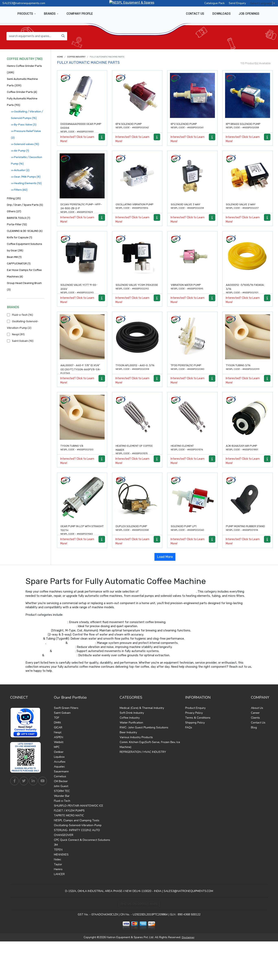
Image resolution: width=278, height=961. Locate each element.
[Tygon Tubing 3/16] (248, 337)
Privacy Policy (194, 713)
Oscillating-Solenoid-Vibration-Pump (78, 825)
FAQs (188, 727)
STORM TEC (62, 791)
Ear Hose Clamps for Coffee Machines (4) (24, 273)
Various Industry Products (136, 737)
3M (56, 845)
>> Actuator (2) (20, 170)
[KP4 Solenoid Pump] (137, 95)
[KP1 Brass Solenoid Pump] (248, 95)
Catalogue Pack (214, 3)
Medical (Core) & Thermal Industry (142, 708)
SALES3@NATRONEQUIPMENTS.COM (188, 891)
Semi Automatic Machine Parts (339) (22, 82)
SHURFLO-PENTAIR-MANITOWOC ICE (78, 806)
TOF (56, 718)
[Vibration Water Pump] (192, 256)
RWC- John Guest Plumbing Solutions (144, 727)
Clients (255, 718)
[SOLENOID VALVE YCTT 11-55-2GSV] (82, 256)
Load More (165, 557)
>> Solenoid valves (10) (25, 144)
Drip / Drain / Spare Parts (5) (25, 204)
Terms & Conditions (197, 718)
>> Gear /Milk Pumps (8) (25, 176)
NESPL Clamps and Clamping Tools (76, 820)
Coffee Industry (76, 57)
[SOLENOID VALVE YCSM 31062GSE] (137, 256)
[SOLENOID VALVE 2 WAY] (248, 176)
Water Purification (131, 723)
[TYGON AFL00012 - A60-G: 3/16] (137, 337)
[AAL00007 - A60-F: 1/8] (82, 337)
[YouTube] (42, 781)
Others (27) (14, 211)
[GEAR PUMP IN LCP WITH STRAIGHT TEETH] (82, 498)
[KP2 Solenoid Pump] (192, 95)
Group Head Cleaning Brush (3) (24, 286)
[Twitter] (24, 781)
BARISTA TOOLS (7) (18, 217)
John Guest (61, 786)
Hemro (58, 869)
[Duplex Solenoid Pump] (137, 498)
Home (60, 57)
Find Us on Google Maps (139, 904)
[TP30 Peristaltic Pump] (192, 337)
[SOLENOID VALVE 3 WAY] (192, 176)
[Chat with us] (26, 722)
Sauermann (61, 771)
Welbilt (58, 742)
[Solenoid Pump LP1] (192, 498)
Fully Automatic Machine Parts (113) (22, 102)
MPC (57, 747)
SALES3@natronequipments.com (23, 3)
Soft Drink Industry (132, 713)
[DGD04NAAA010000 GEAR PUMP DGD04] (82, 95)
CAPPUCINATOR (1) (19, 263)
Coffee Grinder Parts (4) (22, 91)
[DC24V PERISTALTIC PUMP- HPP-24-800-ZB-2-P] (82, 176)
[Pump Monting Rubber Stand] (248, 498)
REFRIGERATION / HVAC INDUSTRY (143, 752)
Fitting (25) (14, 198)
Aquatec (59, 767)
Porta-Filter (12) (17, 224)
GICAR (58, 727)
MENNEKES (61, 855)
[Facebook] (14, 781)
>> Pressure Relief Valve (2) (26, 134)
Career (255, 713)
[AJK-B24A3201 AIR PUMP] (248, 417)
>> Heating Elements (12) (26, 183)
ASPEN (58, 737)
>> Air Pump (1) (20, 150)
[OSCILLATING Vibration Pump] (137, 176)
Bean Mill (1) (14, 256)
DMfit (57, 723)
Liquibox (59, 757)
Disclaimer (188, 937)
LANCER (59, 874)
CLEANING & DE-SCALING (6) (25, 230)
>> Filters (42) (19, 189)
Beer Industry (128, 732)
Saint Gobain (62, 713)
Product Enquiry (195, 708)
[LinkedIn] (33, 781)
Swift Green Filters (66, 708)
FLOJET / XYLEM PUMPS (69, 811)
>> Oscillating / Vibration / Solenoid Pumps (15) (27, 115)
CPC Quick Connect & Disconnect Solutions (82, 840)
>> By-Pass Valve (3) (23, 124)
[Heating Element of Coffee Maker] (137, 417)
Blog (254, 727)
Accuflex (59, 762)
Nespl (57, 732)
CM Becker (61, 781)
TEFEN (58, 850)
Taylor (58, 864)
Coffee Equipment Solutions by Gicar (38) (24, 247)
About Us (257, 708)
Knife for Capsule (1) (19, 237)
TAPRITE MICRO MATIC (69, 815)
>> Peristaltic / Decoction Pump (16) (26, 160)
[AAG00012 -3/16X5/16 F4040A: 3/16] (248, 256)
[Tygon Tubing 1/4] (82, 417)
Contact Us (258, 723)
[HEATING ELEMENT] (192, 417)
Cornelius (60, 776)
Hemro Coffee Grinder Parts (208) (24, 69)
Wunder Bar (62, 796)
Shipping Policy (195, 723)
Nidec (57, 859)
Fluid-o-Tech (62, 801)
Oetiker (58, 752)
